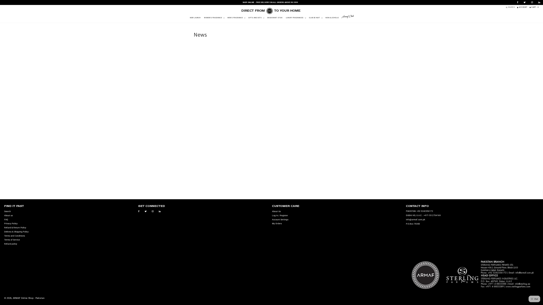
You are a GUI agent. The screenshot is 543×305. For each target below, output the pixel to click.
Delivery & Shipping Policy (16, 232)
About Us (276, 211)
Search (7, 211)
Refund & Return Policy (15, 227)
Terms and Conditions (14, 236)
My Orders (277, 223)
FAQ (6, 219)
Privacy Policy (11, 223)
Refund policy (10, 244)
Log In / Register (280, 215)
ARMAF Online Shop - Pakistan (29, 298)
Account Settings (280, 219)
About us (8, 215)
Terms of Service (12, 240)
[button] (214, 17)
